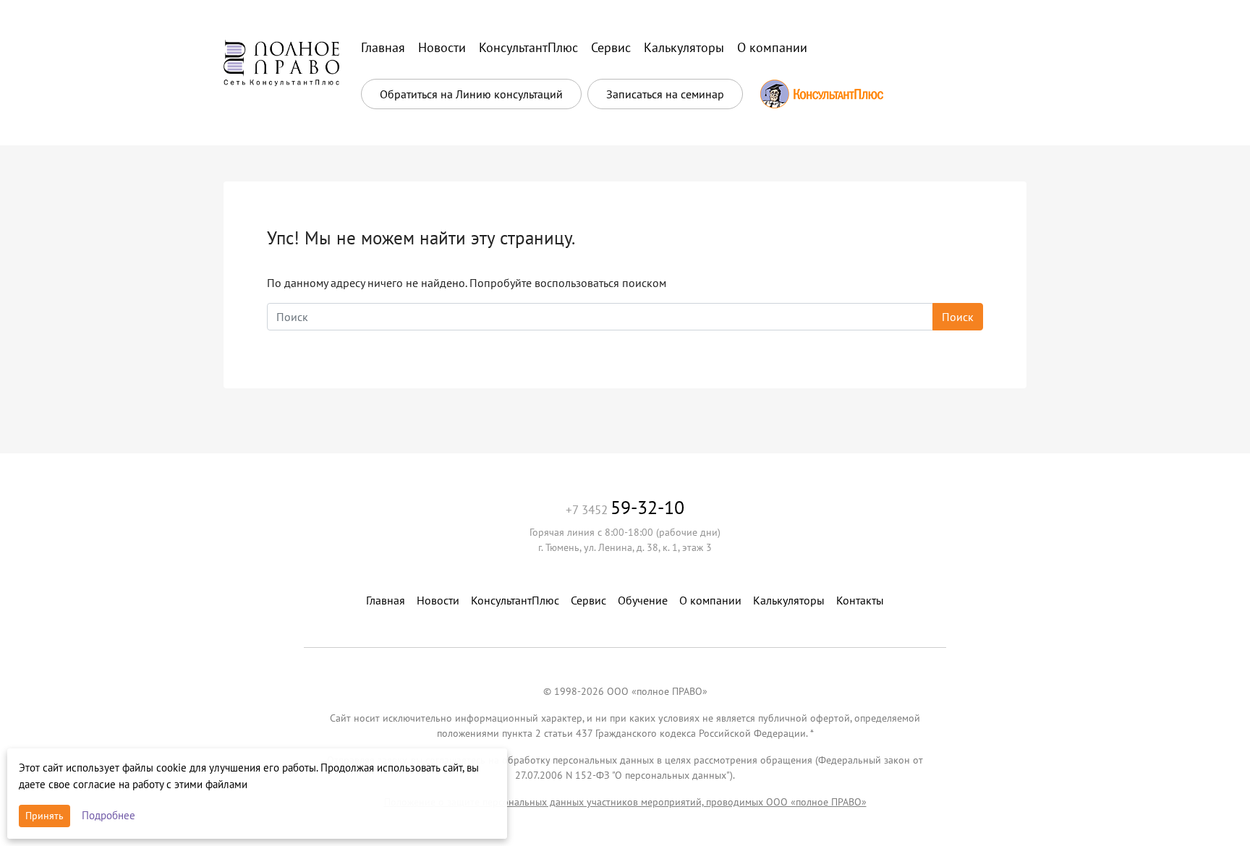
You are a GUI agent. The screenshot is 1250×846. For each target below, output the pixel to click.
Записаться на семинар (665, 94)
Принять (44, 815)
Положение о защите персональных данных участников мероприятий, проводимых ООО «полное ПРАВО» (625, 801)
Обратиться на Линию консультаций (471, 94)
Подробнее (108, 815)
